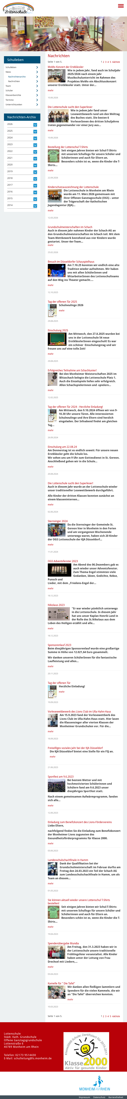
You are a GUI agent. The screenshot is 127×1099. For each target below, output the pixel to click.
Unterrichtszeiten (14, 104)
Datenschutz (99, 1097)
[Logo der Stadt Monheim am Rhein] (95, 1083)
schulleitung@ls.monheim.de (33, 1058)
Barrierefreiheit (115, 1097)
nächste (116, 62)
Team (8, 86)
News (8, 72)
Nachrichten (14, 81)
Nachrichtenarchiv (17, 76)
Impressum (84, 1097)
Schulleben (11, 67)
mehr (51, 90)
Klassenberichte (13, 95)
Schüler (9, 90)
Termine (10, 100)
